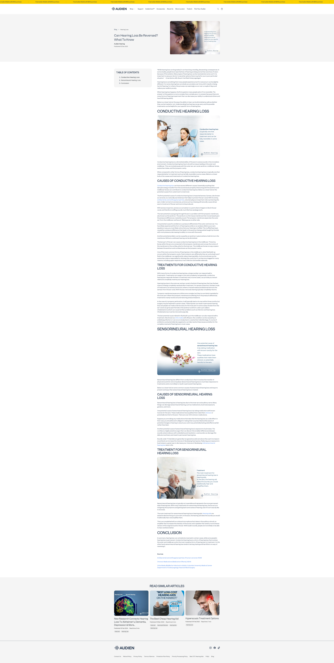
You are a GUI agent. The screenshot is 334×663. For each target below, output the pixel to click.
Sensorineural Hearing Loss (131, 80)
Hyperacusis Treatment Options (202, 618)
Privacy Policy (138, 656)
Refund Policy (127, 656)
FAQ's (207, 656)
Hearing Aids (173, 625)
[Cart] (222, 9)
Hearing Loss (124, 29)
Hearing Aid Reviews (162, 625)
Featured (117, 631)
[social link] (210, 648)
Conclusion (125, 83)
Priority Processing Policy (180, 656)
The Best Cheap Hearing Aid (164, 618)
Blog (212, 656)
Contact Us (117, 656)
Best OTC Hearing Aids (197, 656)
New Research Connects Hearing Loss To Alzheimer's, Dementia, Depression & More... (131, 621)
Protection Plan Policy (163, 656)
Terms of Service (149, 656)
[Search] (218, 9)
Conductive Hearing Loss (130, 77)
